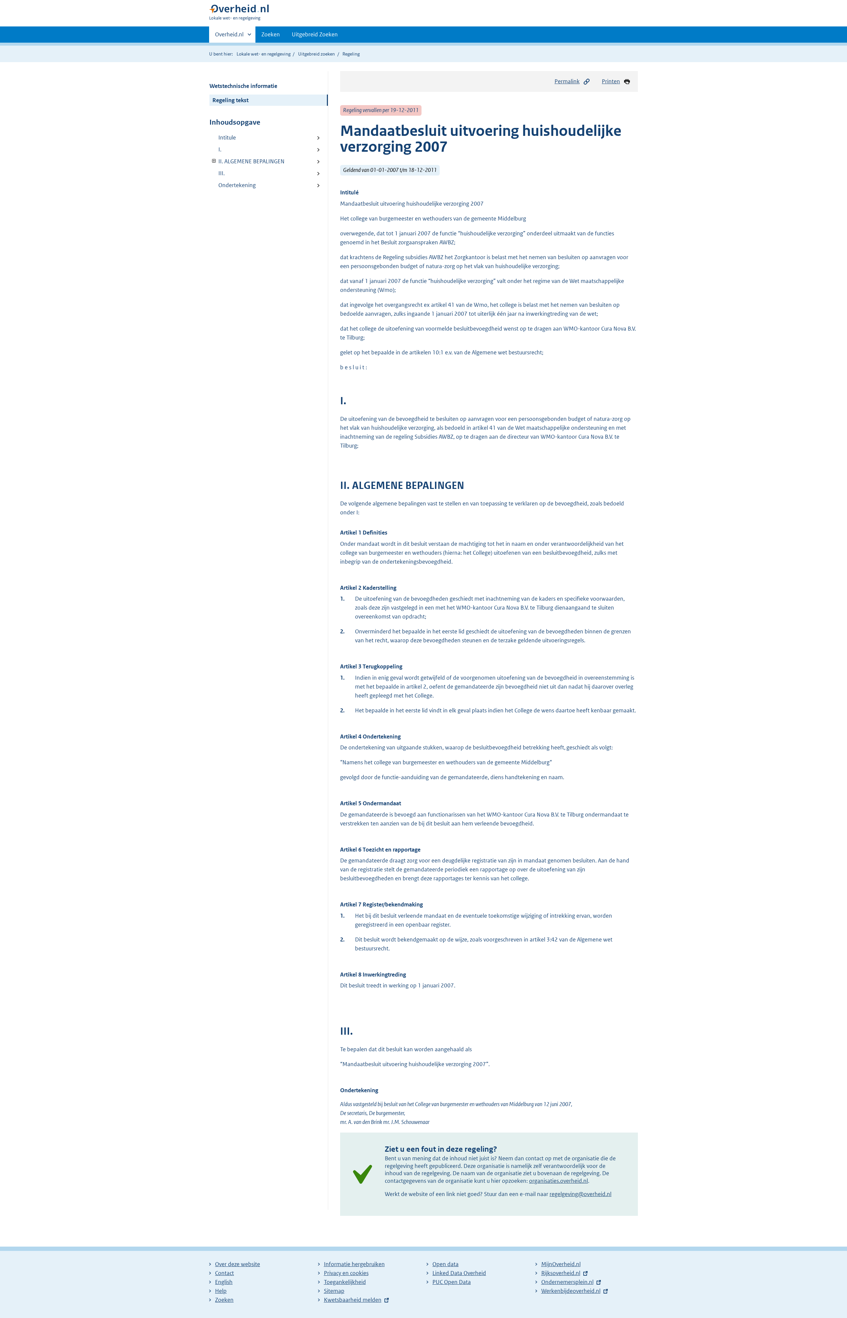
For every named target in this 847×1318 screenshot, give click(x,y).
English (224, 1282)
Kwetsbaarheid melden (352, 1299)
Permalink (567, 81)
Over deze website (237, 1264)
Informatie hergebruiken (354, 1264)
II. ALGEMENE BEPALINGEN (247, 161)
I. (219, 149)
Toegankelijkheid (345, 1282)
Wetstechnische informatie (243, 86)
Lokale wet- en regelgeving (263, 54)
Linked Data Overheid (459, 1273)
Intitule (227, 137)
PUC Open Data (451, 1282)
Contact (224, 1273)
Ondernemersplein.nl (567, 1282)
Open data (445, 1264)
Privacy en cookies (346, 1273)
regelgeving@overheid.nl (580, 1194)
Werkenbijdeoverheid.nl (571, 1291)
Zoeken (270, 34)
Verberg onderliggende (214, 161)
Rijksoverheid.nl (560, 1273)
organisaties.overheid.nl (558, 1180)
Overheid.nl (229, 37)
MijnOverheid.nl (561, 1264)
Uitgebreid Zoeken (315, 34)
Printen (611, 81)
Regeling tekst (230, 100)
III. (221, 173)
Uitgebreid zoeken (316, 54)
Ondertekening (237, 185)
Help (221, 1291)
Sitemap (334, 1291)
